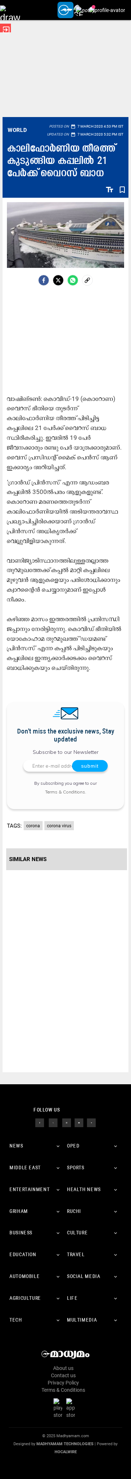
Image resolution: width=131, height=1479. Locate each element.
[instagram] (66, 1122)
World (17, 130)
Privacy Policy (63, 1383)
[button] (10, 10)
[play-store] (59, 1408)
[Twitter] (58, 280)
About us (63, 1368)
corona (33, 825)
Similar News (28, 859)
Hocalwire (66, 1452)
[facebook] (43, 280)
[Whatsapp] (72, 280)
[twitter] (53, 1122)
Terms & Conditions (65, 792)
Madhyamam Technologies (65, 1444)
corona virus (59, 825)
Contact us (63, 1375)
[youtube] (79, 1122)
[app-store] (72, 1408)
